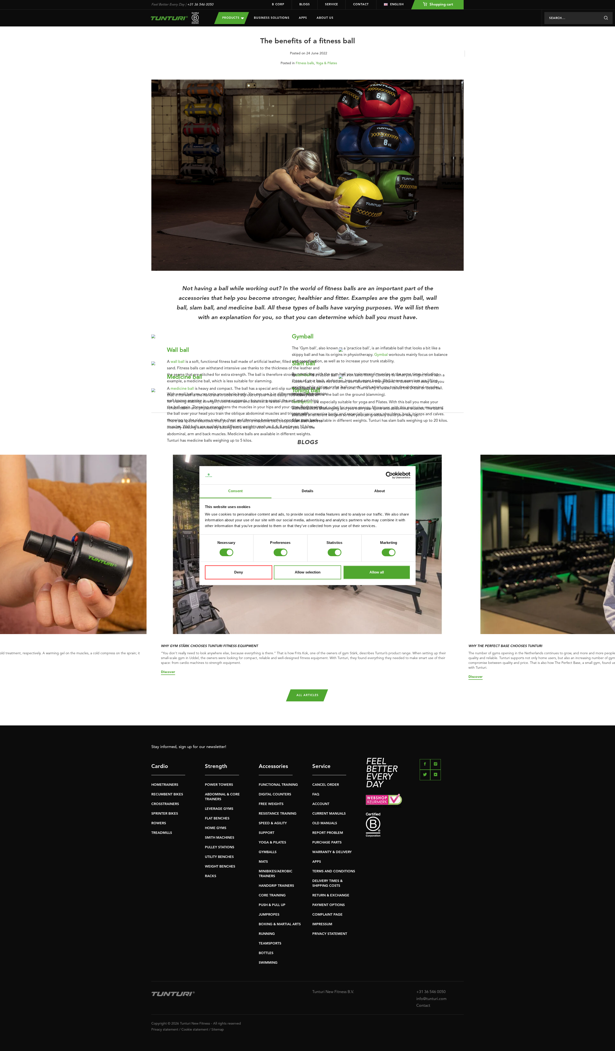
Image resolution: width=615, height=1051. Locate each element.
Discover (168, 672)
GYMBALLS (268, 852)
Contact (361, 4)
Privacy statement (164, 1029)
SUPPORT (266, 833)
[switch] (280, 552)
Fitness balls (305, 63)
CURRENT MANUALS (329, 813)
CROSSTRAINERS (165, 804)
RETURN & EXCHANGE (330, 895)
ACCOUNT (320, 804)
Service (331, 4)
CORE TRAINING (272, 895)
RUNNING (267, 934)
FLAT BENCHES (217, 818)
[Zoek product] (606, 18)
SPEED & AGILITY (273, 823)
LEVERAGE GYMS (219, 809)
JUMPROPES (269, 914)
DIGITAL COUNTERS (275, 794)
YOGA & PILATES (272, 842)
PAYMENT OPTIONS (328, 905)
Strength (216, 766)
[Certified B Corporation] (415, 825)
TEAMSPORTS (270, 943)
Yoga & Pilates (326, 63)
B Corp (278, 4)
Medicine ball (184, 377)
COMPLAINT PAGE (327, 914)
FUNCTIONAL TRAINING (278, 785)
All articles (307, 695)
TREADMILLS (161, 833)
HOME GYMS (215, 828)
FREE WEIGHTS (271, 804)
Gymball (303, 337)
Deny (238, 572)
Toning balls (302, 402)
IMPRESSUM (322, 924)
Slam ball (303, 364)
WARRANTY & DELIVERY (332, 852)
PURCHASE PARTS (327, 842)
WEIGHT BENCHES (220, 866)
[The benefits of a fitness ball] (307, 177)
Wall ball (178, 350)
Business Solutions (271, 18)
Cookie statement (194, 1029)
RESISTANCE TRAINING (277, 813)
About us (325, 18)
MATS (263, 861)
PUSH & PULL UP (272, 905)
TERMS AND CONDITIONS (333, 871)
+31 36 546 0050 (200, 4)
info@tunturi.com (431, 999)
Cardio (159, 766)
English (397, 4)
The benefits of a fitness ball (307, 41)
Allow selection (307, 572)
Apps (303, 18)
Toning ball (306, 391)
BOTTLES (266, 953)
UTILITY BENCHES (219, 857)
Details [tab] (308, 491)
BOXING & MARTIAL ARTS (280, 924)
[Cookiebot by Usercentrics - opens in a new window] (389, 475)
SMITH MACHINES (219, 837)
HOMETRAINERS (164, 785)
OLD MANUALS (324, 823)
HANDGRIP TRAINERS (276, 885)
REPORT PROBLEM (327, 833)
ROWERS (158, 823)
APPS (316, 861)
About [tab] (379, 491)
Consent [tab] (235, 491)
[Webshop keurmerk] (415, 801)
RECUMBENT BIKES (167, 794)
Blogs (304, 4)
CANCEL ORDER (325, 785)
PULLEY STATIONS (219, 847)
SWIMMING (268, 962)
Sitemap (217, 1029)
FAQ (315, 794)
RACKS (210, 876)
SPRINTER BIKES (164, 813)
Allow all (376, 572)
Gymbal (381, 355)
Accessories (273, 766)
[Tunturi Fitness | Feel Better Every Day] (178, 18)
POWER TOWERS (219, 785)
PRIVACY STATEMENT (329, 934)
